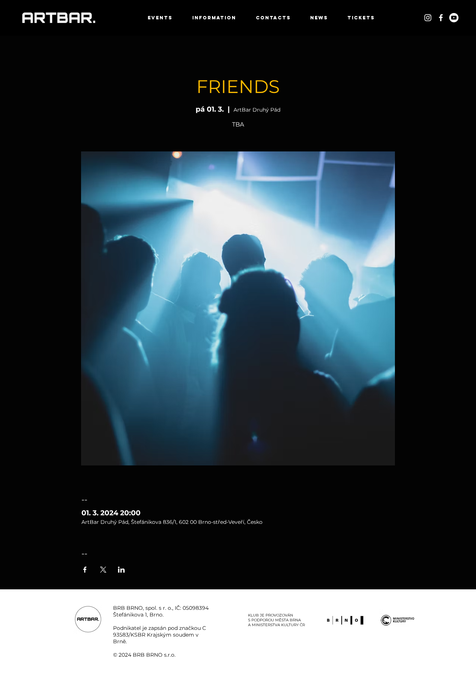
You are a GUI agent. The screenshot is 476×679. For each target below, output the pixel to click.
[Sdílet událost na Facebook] (85, 570)
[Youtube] (454, 17)
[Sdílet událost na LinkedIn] (121, 570)
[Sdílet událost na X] (103, 570)
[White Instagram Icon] (427, 17)
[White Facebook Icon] (441, 17)
